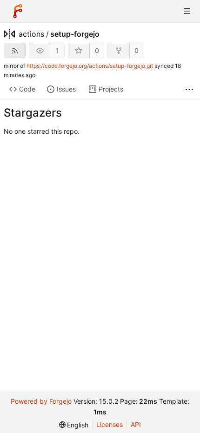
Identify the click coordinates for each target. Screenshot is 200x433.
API (136, 424)
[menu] (74, 425)
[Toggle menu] (187, 11)
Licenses (109, 424)
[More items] (189, 89)
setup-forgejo (75, 34)
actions (31, 34)
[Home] (18, 11)
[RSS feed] (15, 50)
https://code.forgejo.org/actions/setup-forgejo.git (90, 65)
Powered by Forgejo (41, 401)
